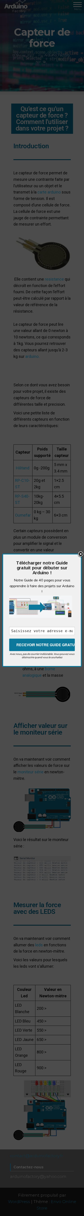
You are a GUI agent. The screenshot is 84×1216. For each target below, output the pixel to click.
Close (80, 554)
